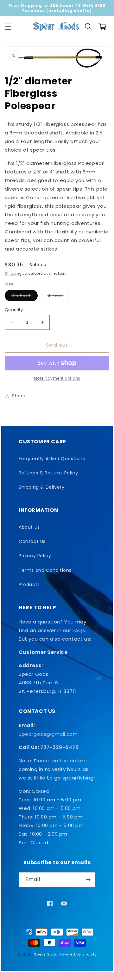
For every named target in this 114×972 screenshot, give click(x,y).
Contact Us (32, 541)
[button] (8, 27)
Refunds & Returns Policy (48, 473)
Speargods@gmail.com (48, 734)
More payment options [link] (57, 378)
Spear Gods (45, 954)
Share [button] (19, 396)
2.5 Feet (24, 296)
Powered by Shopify (78, 954)
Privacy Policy (35, 555)
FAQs (79, 630)
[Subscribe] (88, 879)
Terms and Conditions (45, 570)
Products (29, 584)
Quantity (14, 310)
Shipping (13, 273)
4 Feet (59, 296)
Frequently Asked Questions (52, 458)
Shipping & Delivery (41, 487)
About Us (29, 527)
